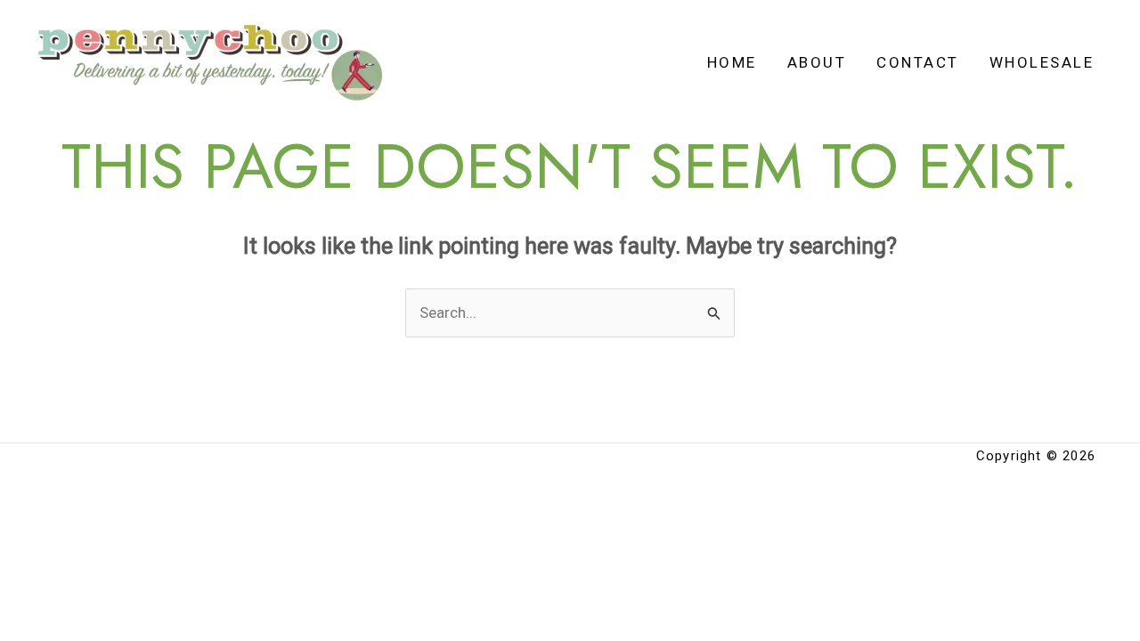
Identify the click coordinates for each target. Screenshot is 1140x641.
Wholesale (1042, 62)
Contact (917, 62)
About (817, 62)
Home (732, 62)
